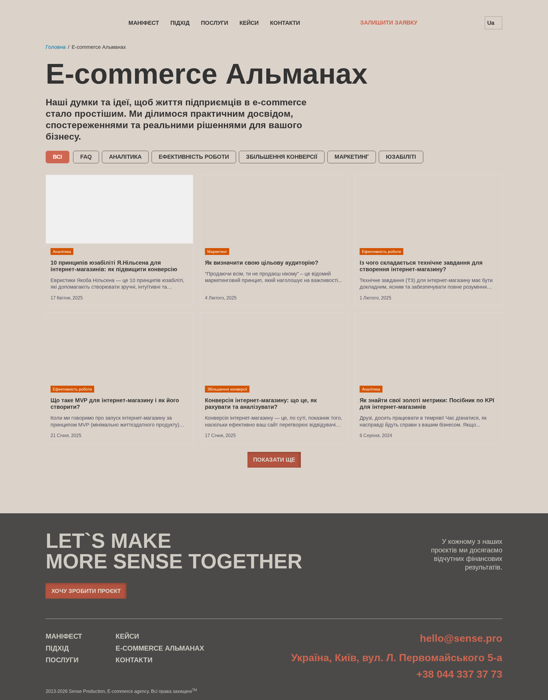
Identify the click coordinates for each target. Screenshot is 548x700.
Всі (57, 157)
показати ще (274, 459)
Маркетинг (352, 157)
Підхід (180, 23)
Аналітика (125, 157)
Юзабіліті (401, 157)
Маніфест (143, 23)
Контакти (285, 23)
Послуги (214, 23)
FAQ (86, 157)
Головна (56, 47)
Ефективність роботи (194, 157)
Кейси (249, 23)
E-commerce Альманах (160, 648)
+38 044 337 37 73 (459, 674)
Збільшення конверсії (281, 157)
